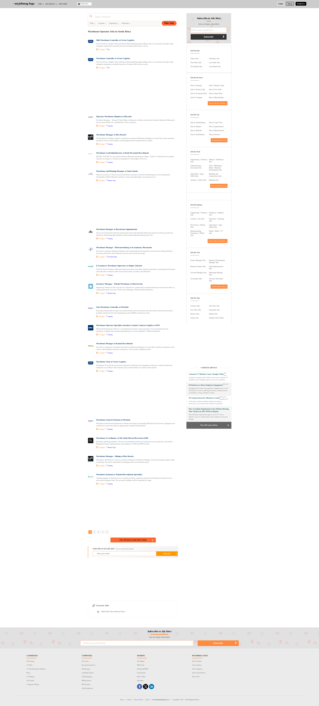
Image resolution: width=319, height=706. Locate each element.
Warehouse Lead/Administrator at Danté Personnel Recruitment (122, 153)
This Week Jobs (195, 62)
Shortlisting (86, 669)
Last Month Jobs (215, 66)
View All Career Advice (209, 425)
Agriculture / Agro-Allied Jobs (197, 175)
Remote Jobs (194, 314)
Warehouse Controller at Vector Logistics (113, 58)
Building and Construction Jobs (215, 175)
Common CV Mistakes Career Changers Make (206, 374)
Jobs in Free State (215, 89)
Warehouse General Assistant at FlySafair (113, 420)
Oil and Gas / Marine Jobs (197, 226)
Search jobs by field (218, 186)
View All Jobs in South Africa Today (133, 540)
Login (281, 4)
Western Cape (112, 180)
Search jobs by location (217, 103)
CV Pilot (29, 665)
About (122, 700)
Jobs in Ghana (196, 661)
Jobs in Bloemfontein (216, 130)
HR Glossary (86, 684)
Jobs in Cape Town (215, 122)
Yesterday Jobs (214, 58)
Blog (28, 673)
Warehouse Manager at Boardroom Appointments (116, 229)
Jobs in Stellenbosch (197, 134)
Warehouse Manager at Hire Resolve (111, 135)
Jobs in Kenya (196, 665)
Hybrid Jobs (213, 314)
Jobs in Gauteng (196, 85)
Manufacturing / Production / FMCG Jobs (197, 233)
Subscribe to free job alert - (113, 549)
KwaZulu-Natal (112, 257)
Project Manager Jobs (197, 260)
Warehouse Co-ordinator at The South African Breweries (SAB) (122, 438)
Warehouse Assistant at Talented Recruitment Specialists (119, 474)
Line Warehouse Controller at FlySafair (112, 307)
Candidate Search (88, 673)
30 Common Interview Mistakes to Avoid (204, 398)
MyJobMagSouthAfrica (192, 700)
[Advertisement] (133, 92)
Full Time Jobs (214, 306)
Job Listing (30, 661)
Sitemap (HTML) (142, 669)
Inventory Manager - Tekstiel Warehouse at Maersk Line (119, 284)
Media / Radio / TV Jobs (216, 232)
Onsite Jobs (194, 318)
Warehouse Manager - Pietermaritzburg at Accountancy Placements (124, 247)
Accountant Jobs (196, 279)
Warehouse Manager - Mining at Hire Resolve (115, 456)
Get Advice (50, 4)
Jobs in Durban (195, 126)
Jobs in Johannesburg (197, 122)
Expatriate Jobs (214, 310)
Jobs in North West (215, 93)
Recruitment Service (88, 665)
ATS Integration (87, 677)
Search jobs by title (218, 287)
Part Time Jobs (195, 310)
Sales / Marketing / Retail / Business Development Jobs (215, 168)
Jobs (40, 4)
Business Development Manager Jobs (217, 261)
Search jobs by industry (217, 241)
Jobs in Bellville (196, 130)
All (108, 49)
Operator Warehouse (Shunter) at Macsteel (113, 117)
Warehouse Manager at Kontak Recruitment (114, 344)
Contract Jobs (195, 306)
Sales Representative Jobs (216, 267)
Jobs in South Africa (198, 673)
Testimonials (141, 673)
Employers (301, 4)
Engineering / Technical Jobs (198, 161)
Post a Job (85, 661)
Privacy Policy (138, 700)
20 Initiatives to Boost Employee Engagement (206, 385)
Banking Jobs (213, 180)
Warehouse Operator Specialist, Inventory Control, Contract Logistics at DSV (128, 325)
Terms (147, 700)
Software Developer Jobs (216, 280)
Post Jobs (63, 4)
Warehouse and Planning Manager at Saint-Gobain (117, 171)
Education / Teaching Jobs (216, 220)
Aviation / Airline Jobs (198, 180)
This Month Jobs (196, 66)
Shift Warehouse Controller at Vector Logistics (115, 40)
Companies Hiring (33, 684)
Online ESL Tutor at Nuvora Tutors (113, 611)
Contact (129, 700)
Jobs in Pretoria (214, 134)
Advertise (140, 680)
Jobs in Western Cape (216, 85)
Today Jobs (194, 58)
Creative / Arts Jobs (197, 219)
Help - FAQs (141, 677)
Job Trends (30, 680)
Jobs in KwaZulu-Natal (198, 93)
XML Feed (140, 665)
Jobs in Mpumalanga (216, 97)
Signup (289, 4)
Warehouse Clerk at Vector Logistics (111, 362)
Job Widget (141, 661)
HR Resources (86, 680)
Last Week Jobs (214, 62)
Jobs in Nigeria (197, 669)
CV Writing (30, 677)
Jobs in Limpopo (196, 97)
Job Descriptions (87, 688)
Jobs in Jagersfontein (216, 126)
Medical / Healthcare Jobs (216, 161)
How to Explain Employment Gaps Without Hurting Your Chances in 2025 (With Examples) (209, 410)
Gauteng (110, 126)
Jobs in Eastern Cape (197, 89)
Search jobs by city (218, 140)
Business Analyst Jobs (198, 266)
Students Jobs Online (216, 318)
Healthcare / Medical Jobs (216, 214)
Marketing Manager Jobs (216, 274)
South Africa (84, 4)
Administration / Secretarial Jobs (196, 167)
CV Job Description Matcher (36, 669)
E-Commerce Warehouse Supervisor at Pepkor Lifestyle (119, 266)
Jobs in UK (195, 677)
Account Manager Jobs (198, 273)
